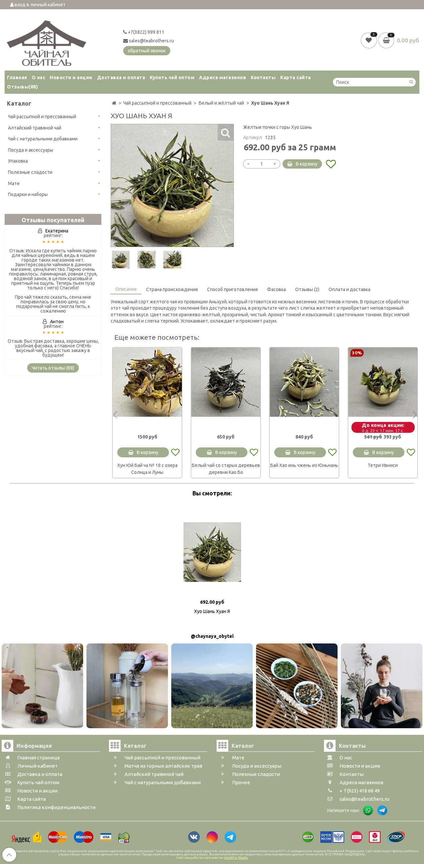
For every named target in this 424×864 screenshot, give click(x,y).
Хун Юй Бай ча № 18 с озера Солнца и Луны (147, 469)
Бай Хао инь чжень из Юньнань (304, 465)
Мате (14, 183)
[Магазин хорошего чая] (46, 41)
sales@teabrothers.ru (151, 40)
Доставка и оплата (121, 77)
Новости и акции (71, 77)
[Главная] (114, 103)
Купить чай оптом (172, 77)
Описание (126, 289)
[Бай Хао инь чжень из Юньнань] (304, 382)
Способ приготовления (232, 289)
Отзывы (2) (307, 289)
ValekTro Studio (236, 857)
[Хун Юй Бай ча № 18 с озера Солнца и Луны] (147, 382)
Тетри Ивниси (383, 465)
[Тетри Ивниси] (382, 382)
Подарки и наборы (28, 194)
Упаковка (18, 161)
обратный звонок (147, 50)
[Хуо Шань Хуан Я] (121, 260)
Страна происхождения (172, 289)
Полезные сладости (30, 172)
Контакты (263, 77)
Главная (17, 77)
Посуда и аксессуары (30, 150)
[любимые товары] (369, 40)
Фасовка (276, 289)
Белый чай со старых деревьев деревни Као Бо (226, 469)
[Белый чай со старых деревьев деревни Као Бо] (225, 382)
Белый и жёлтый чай (221, 103)
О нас (38, 77)
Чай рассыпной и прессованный (42, 116)
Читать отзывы (53, 368)
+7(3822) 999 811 (145, 32)
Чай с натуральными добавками (43, 138)
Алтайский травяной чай (34, 127)
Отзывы (22, 86)
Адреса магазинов (222, 77)
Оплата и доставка (349, 289)
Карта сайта (295, 77)
